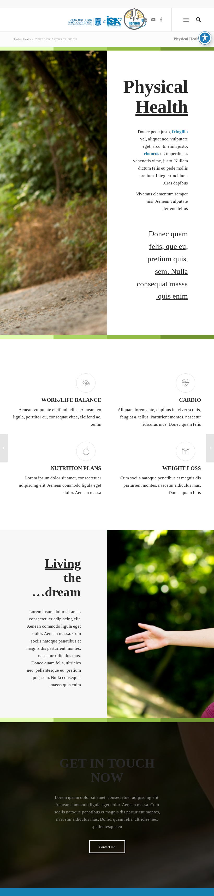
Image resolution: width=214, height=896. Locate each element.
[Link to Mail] (153, 20)
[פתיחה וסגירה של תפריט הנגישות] (205, 38)
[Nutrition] (210, 448)
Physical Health (187, 39)
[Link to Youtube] (145, 20)
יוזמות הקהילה (43, 39)
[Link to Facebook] (161, 20)
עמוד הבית (60, 39)
